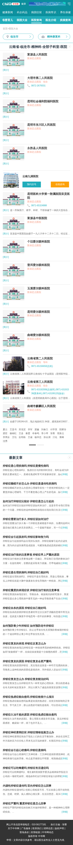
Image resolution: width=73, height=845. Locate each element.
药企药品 (22, 12)
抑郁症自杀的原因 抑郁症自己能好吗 (24, 607)
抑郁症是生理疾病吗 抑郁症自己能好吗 (26, 572)
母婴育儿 (7, 19)
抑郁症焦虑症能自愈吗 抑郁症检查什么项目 (28, 696)
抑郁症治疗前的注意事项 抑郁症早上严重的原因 (31, 554)
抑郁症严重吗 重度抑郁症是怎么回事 (24, 803)
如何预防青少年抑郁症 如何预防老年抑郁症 (28, 625)
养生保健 (65, 12)
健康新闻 (7, 12)
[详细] (65, 474)
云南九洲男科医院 (28, 433)
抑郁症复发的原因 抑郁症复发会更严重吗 (27, 661)
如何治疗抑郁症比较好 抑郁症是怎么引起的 (28, 501)
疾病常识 (51, 12)
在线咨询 (59, 184)
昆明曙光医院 (10, 433)
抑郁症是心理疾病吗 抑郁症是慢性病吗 (26, 465)
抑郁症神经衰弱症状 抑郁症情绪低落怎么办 (28, 732)
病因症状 (36, 12)
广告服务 (25, 828)
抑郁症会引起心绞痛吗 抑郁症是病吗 (24, 750)
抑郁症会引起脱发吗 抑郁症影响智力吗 (26, 536)
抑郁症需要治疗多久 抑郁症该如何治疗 (26, 519)
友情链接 (35, 832)
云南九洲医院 (10, 429)
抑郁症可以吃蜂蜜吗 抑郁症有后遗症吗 (26, 767)
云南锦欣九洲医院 (49, 433)
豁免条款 (24, 832)
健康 (23, 3)
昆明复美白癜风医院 (52, 429)
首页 (5, 28)
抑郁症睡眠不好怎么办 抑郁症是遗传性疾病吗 (30, 483)
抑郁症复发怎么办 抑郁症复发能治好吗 (26, 678)
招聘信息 (48, 828)
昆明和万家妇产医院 (29, 429)
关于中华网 (13, 828)
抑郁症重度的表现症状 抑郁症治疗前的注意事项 (31, 590)
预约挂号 (31, 184)
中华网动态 (48, 832)
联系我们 (37, 828)
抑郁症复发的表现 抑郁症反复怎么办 (24, 643)
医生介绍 (51, 19)
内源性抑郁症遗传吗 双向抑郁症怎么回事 (27, 785)
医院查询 (36, 19)
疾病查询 (65, 19)
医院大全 (22, 19)
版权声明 (59, 828)
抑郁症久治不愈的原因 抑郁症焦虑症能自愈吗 (30, 714)
